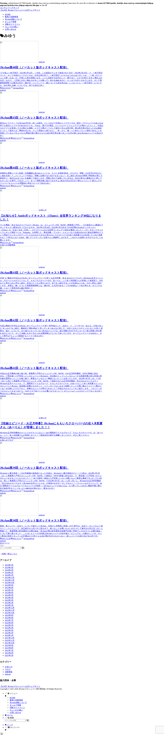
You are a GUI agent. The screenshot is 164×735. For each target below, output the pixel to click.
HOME (12, 698)
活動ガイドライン (17, 708)
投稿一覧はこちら (9, 554)
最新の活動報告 (16, 700)
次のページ (5, 543)
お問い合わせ (15, 713)
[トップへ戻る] (1, 734)
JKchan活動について (18, 703)
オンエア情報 (15, 705)
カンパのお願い (16, 710)
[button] (22, 548)
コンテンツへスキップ (9, 8)
